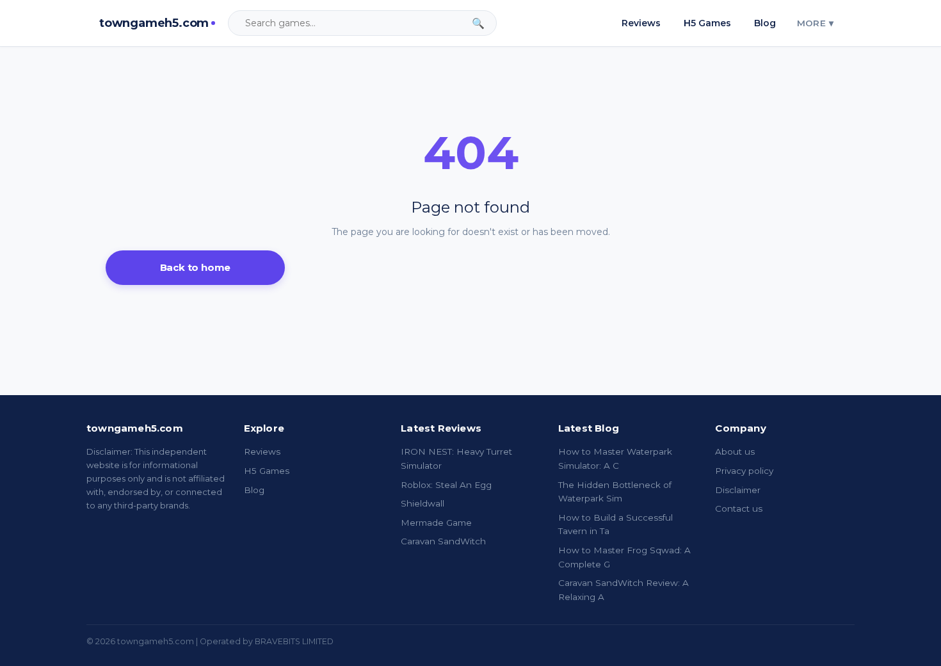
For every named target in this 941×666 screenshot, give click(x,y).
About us (735, 451)
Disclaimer (737, 490)
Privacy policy (744, 471)
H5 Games (707, 23)
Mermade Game (436, 522)
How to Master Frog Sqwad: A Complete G (624, 557)
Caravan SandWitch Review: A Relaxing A (623, 590)
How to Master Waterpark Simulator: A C (615, 458)
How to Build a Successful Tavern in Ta (615, 524)
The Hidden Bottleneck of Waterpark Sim (615, 492)
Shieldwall (422, 503)
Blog (765, 23)
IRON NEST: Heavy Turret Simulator (456, 458)
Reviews (641, 23)
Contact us (738, 508)
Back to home (195, 267)
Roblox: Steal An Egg (446, 485)
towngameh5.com (154, 23)
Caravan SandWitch (443, 541)
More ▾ (815, 23)
